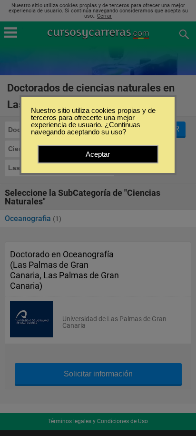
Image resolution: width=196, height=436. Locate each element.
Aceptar (98, 154)
